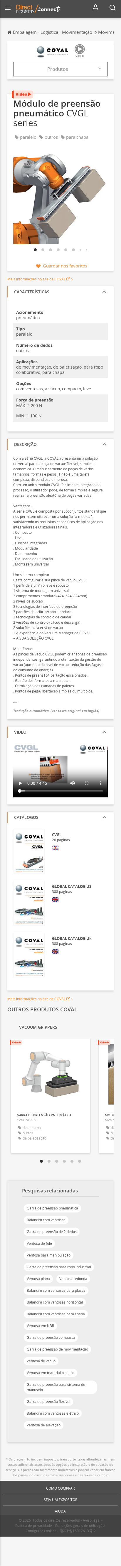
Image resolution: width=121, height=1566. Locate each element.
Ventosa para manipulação (48, 1255)
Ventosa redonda (73, 1278)
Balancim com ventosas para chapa (56, 1313)
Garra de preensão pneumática (52, 1208)
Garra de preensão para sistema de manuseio (56, 1387)
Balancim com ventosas (46, 1219)
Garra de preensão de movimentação (57, 1349)
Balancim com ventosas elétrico (53, 1413)
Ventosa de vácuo (41, 1360)
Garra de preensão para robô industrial (59, 1266)
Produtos (57, 69)
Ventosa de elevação (43, 1425)
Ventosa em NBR (40, 1325)
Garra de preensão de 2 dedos (52, 1231)
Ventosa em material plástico (50, 1372)
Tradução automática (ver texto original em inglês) (56, 710)
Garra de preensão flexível (48, 1401)
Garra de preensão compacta (51, 1337)
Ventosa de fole (39, 1243)
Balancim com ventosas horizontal (55, 1302)
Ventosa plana (38, 1278)
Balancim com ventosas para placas (56, 1290)
